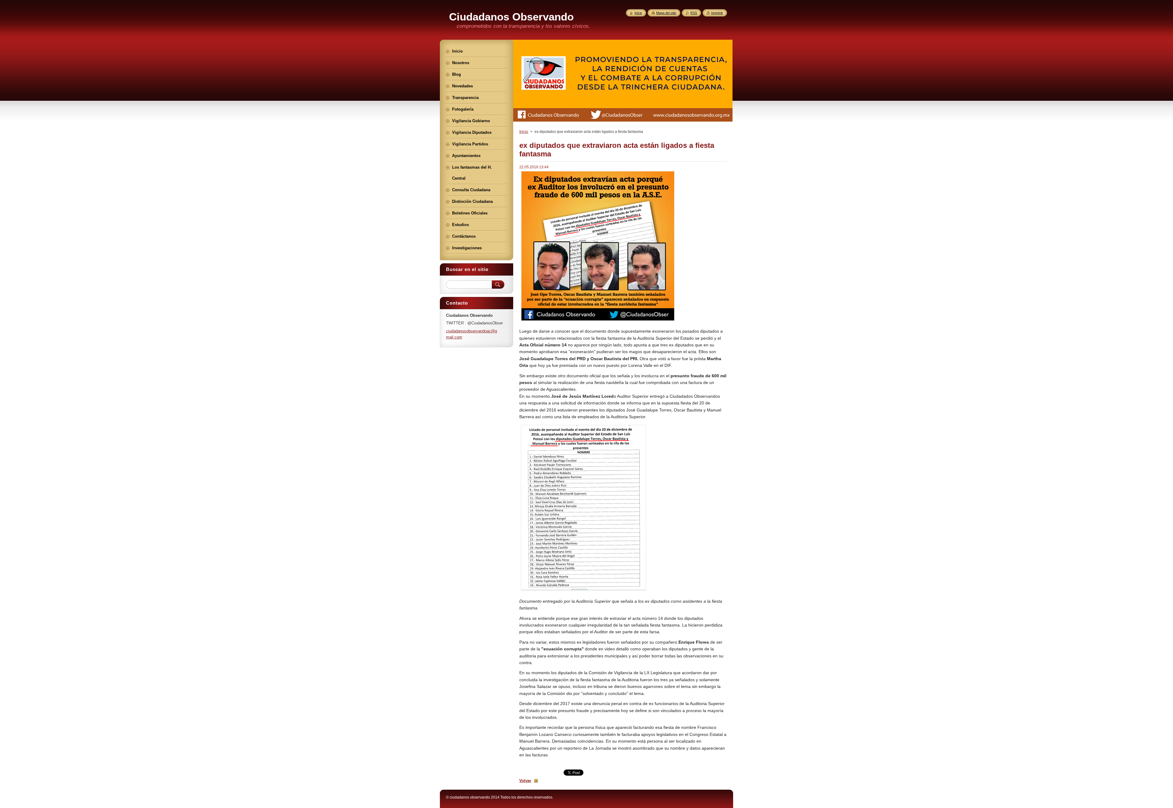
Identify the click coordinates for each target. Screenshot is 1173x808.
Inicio (523, 131)
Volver (525, 780)
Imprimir (717, 13)
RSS (693, 13)
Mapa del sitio (666, 13)
